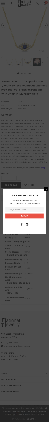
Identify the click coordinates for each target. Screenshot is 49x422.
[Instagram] (27, 224)
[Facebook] (22, 224)
